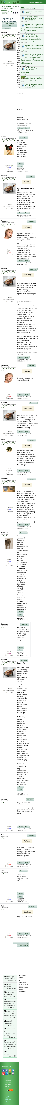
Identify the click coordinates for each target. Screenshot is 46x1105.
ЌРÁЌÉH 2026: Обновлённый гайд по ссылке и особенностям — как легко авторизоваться (32, 48)
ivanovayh (28, 14)
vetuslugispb (29, 87)
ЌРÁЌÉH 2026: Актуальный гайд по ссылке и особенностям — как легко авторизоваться (31, 70)
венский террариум (8, 1022)
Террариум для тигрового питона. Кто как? (10, 1013)
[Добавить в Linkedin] (6, 1073)
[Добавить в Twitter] (13, 1070)
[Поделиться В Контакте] (6, 1070)
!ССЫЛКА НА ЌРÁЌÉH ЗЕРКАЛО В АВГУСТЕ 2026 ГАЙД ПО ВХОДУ (33, 18)
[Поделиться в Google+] (3, 1073)
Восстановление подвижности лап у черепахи (10, 1003)
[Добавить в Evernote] (10, 1073)
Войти (31, 2)
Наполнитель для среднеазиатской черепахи (10, 1032)
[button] (9, 24)
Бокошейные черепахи (10, 1053)
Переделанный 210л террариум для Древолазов (10, 1044)
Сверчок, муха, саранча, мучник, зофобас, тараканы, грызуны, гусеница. (33, 78)
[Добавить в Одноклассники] (10, 1070)
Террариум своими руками (9, 978)
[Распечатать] (13, 1073)
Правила (8, 1080)
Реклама (8, 1082)
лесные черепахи (7, 985)
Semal (22, 81)
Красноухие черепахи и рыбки (9, 994)
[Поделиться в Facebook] (3, 1070)
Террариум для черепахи (7, 12)
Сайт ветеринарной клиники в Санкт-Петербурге (34, 85)
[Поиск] (1, 2)
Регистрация (39, 2)
